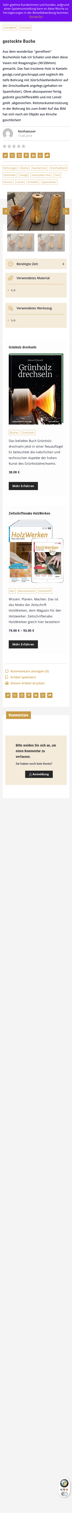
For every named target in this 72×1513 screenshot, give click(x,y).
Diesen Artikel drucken (27, 683)
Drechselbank (58, 168)
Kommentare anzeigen (29, 671)
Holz (57, 175)
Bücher (14, 432)
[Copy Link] (5, 155)
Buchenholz (39, 168)
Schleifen (32, 182)
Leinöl (20, 182)
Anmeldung (40, 774)
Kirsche (8, 182)
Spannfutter (49, 182)
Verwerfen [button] (36, 16)
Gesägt (24, 175)
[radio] (4, 146)
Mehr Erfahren (23, 486)
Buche (24, 168)
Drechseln (25, 27)
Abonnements (26, 591)
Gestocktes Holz (41, 175)
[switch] (64, 1494)
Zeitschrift (45, 591)
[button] (66, 211)
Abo (12, 591)
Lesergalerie (10, 27)
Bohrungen (10, 168)
